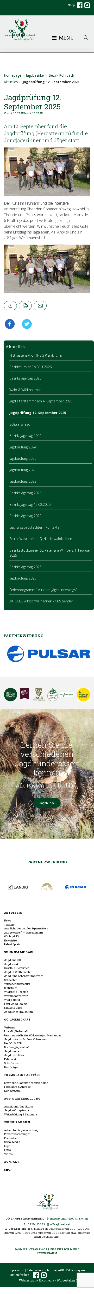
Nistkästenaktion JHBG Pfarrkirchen (36, 355)
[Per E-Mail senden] (40, 305)
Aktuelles (11, 82)
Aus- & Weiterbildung (22, 1098)
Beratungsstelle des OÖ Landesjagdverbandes (32, 1035)
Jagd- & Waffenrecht (17, 972)
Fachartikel (11, 1138)
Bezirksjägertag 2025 (25, 567)
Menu (66, 37)
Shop (71, 5)
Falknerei (10, 1059)
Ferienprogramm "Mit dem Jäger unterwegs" (43, 589)
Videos (8, 1154)
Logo (7, 1146)
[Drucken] (25, 305)
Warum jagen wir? (16, 996)
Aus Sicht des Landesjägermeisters (26, 928)
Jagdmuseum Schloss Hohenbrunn (26, 1039)
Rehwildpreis (12, 944)
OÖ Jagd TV (11, 936)
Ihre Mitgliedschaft (16, 1031)
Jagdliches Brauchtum (18, 1012)
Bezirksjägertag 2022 (25, 516)
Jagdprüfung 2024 (22, 447)
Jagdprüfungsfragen (17, 1110)
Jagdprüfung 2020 (22, 458)
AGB (61, 1270)
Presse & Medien (17, 1122)
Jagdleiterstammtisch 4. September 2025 (41, 401)
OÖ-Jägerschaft (17, 1019)
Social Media (12, 1142)
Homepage (12, 75)
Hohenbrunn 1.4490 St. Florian (68, 1218)
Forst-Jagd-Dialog (15, 1004)
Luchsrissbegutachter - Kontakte (34, 527)
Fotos (7, 1150)
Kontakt (11, 1161)
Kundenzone (12, 1091)
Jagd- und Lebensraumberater (23, 976)
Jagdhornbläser (14, 1055)
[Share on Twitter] (25, 324)
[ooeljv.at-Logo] (47, 30)
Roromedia (46, 1280)
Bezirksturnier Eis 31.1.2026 (30, 367)
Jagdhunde (47, 803)
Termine (9, 924)
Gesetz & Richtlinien (16, 968)
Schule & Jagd (19, 424)
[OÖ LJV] (47, 1201)
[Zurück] (10, 305)
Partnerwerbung (47, 862)
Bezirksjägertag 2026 (25, 378)
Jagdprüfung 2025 (22, 578)
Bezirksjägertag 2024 (25, 435)
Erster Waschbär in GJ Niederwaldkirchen (40, 538)
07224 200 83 (36, 1224)
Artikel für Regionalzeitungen (23, 1130)
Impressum (16, 1270)
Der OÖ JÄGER (13, 1043)
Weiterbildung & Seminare (20, 1114)
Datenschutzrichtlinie (41, 1270)
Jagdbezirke (35, 75)
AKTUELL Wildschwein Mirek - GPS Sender (41, 601)
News (7, 920)
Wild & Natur (12, 999)
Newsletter (11, 940)
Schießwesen (12, 1063)
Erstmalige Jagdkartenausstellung (26, 1083)
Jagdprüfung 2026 (22, 470)
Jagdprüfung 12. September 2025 (37, 412)
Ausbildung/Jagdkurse (18, 1106)
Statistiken (11, 988)
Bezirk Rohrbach (61, 75)
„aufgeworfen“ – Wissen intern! (24, 932)
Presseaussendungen (17, 1134)
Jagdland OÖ (12, 960)
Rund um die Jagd (18, 952)
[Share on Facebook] (11, 324)
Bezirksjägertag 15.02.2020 (29, 504)
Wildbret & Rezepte (16, 992)
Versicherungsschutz (17, 984)
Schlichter (10, 980)
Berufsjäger (11, 1067)
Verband (9, 1027)
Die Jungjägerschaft (17, 1047)
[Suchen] (86, 37)
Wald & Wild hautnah (25, 389)
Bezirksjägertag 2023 (25, 493)
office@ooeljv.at (60, 1224)
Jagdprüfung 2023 (22, 481)
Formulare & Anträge (22, 1075)
